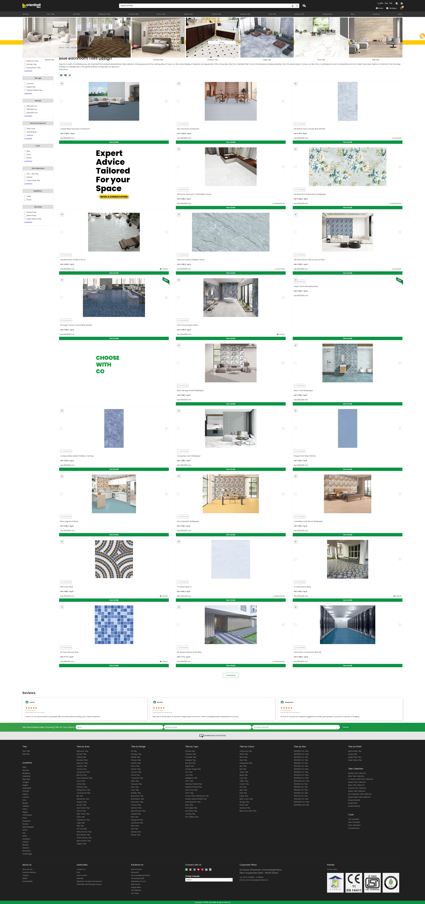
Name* (191, 437)
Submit (213, 475)
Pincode (191, 457)
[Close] (237, 425)
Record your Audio (200, 468)
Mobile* (191, 447)
